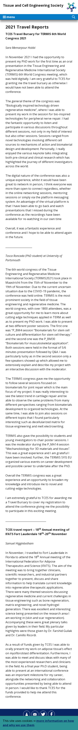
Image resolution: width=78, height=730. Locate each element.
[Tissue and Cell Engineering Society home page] (71, 7)
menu (9, 17)
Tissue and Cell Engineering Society (33, 5)
